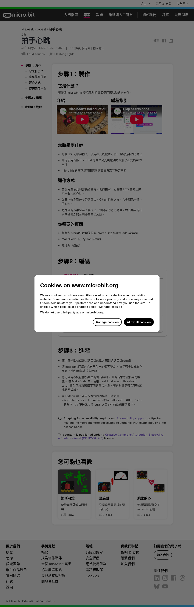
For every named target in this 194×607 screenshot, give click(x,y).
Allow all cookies (139, 322)
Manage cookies (107, 322)
